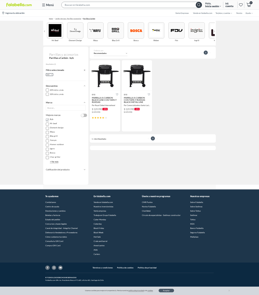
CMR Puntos (147, 202)
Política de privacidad (147, 267)
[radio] (93, 118)
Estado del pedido (52, 219)
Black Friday (99, 228)
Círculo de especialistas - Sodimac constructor (161, 215)
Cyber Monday (100, 219)
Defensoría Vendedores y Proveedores (61, 232)
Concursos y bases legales (56, 224)
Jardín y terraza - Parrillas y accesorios (68, 18)
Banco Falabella (196, 228)
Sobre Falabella (196, 202)
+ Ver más (54, 161)
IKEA (192, 224)
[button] (131, 4)
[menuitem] (222, 13)
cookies (150, 290)
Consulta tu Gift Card (54, 241)
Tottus (192, 219)
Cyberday (98, 224)
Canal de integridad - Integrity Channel (61, 228)
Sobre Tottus (195, 211)
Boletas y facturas (52, 215)
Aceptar (166, 290)
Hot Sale (97, 237)
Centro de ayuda (52, 206)
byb (48, 74)
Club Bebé (146, 211)
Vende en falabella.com (103, 202)
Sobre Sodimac (196, 206)
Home (51, 18)
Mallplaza (194, 237)
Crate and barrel (100, 241)
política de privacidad (136, 290)
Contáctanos (50, 202)
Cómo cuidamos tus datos (56, 237)
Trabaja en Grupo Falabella (105, 215)
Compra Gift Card (52, 245)
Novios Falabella (149, 206)
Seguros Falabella (197, 232)
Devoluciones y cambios (55, 211)
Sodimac (193, 215)
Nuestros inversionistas (103, 206)
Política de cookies (125, 267)
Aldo (96, 250)
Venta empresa (100, 211)
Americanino (99, 245)
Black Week (98, 232)
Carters (97, 254)
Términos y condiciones (103, 267)
